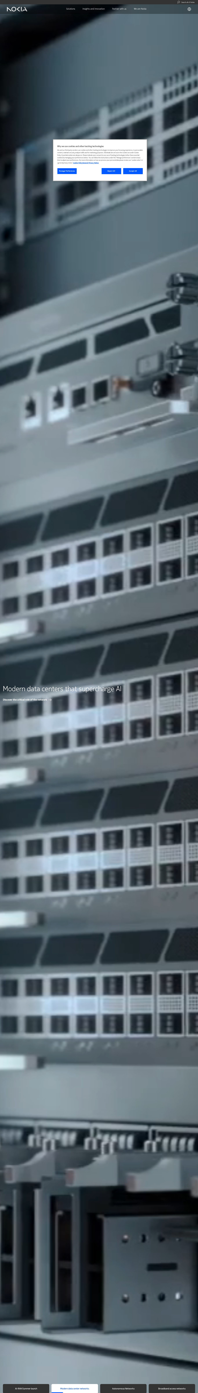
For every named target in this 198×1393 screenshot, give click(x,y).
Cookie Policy (78, 163)
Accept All (133, 171)
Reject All (111, 171)
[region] (100, 160)
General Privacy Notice (91, 163)
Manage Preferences (67, 171)
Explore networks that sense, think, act (25, 699)
